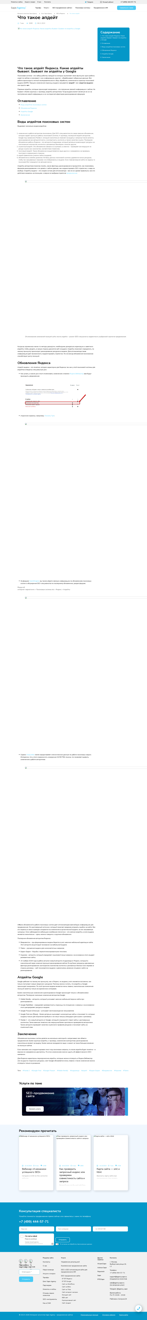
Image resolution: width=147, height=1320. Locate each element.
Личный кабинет (108, 2)
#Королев (117, 1071)
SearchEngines (34, 581)
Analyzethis (30, 755)
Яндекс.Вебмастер (77, 374)
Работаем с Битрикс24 (118, 1299)
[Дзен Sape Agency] (20, 1261)
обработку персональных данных (81, 1244)
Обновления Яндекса (28, 108)
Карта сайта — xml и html (108, 1170)
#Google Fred (36, 1071)
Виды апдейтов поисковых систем (33, 105)
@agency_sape (122, 1289)
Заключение (25, 115)
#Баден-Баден (94, 1071)
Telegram (90, 2)
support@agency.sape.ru (118, 1278)
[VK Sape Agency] (26, 1261)
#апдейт (84, 1071)
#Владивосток (107, 1071)
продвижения (71, 173)
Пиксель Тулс (49, 416)
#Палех (125, 1071)
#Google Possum (49, 1071)
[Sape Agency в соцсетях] (30, 1261)
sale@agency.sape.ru (117, 1284)
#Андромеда (74, 1071)
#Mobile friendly (62, 1071)
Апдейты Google (26, 111)
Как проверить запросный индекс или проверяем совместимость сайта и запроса (72, 1175)
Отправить (63, 1240)
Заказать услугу (35, 1109)
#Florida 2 (26, 1071)
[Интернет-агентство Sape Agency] (18, 8)
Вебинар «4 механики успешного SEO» (34, 1170)
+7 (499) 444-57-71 (128, 2)
